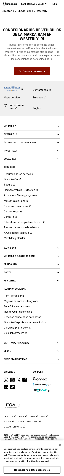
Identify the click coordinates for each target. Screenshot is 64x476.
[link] (10, 4)
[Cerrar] (60, 445)
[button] (34, 4)
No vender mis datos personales (32, 470)
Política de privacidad (38, 461)
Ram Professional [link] (14, 295)
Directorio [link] (8, 11)
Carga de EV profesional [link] (17, 327)
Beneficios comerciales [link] (17, 306)
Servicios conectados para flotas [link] (22, 317)
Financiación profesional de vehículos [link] (25, 322)
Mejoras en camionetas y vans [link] (21, 301)
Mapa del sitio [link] (12, 97)
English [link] (37, 108)
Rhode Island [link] (25, 11)
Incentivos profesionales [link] (18, 311)
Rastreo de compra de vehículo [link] (21, 227)
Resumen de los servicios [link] (18, 174)
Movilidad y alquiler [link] (14, 238)
